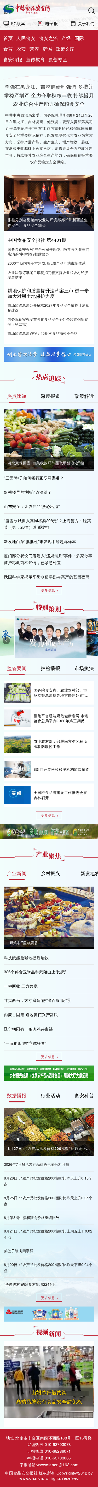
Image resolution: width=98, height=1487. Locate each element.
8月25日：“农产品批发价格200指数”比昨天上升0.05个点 (48, 1200)
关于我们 (86, 23)
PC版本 (18, 23)
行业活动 (50, 1095)
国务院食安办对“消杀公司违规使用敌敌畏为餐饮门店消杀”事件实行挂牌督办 (48, 252)
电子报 (51, 23)
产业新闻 (16, 873)
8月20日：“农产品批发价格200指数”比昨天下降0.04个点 (48, 1267)
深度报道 (50, 396)
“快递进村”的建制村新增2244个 (29, 1284)
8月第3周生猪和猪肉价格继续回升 (31, 1217)
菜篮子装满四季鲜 (18, 1250)
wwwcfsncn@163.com (57, 1464)
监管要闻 (16, 668)
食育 (8, 48)
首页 (8, 38)
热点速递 (16, 396)
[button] (10, 196)
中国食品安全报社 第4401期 (37, 240)
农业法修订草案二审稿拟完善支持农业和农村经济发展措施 (48, 275)
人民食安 (25, 38)
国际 (79, 38)
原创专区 (57, 59)
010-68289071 (58, 1451)
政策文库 (65, 48)
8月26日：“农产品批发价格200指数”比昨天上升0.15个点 (48, 1181)
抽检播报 (50, 668)
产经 (66, 38)
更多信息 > (50, 590)
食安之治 (48, 38)
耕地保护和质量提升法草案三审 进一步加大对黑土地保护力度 (48, 293)
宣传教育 (35, 59)
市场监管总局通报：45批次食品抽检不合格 (43, 333)
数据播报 (16, 1095)
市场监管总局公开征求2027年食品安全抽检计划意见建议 (48, 308)
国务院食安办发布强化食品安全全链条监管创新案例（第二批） (48, 322)
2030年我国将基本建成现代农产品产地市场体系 (46, 263)
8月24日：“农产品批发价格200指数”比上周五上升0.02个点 (48, 1234)
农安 (21, 48)
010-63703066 (58, 1458)
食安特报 (12, 59)
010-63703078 (58, 1444)
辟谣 (47, 48)
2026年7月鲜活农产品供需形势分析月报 (36, 1164)
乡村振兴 (50, 873)
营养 (34, 48)
